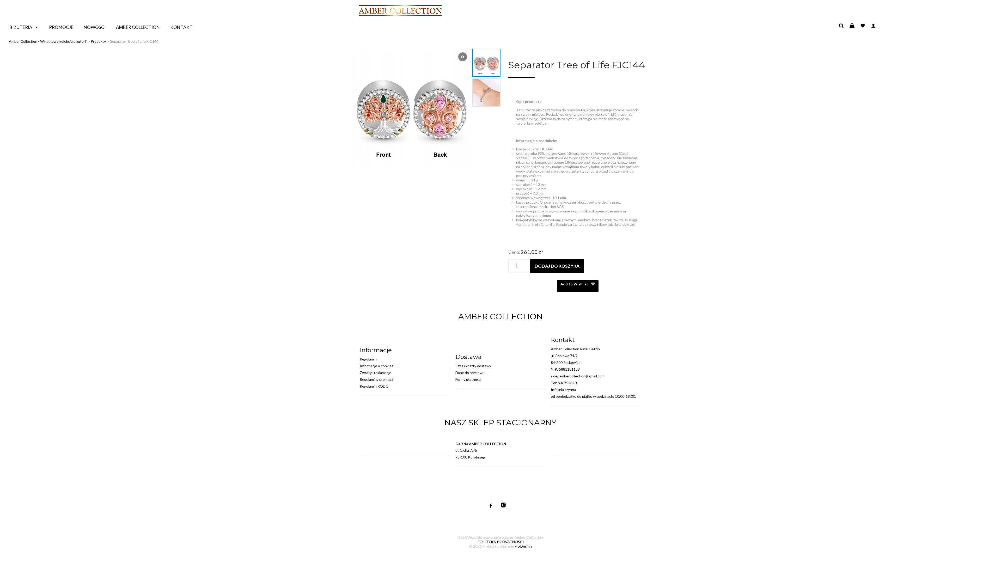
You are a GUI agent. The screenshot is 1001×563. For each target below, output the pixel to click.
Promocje (61, 27)
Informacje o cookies (376, 366)
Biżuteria (20, 27)
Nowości (95, 27)
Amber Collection (138, 27)
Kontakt (181, 27)
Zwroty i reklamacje (375, 372)
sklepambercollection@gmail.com (578, 376)
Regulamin (368, 359)
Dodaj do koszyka (557, 266)
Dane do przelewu (470, 372)
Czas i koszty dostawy (473, 366)
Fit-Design (523, 546)
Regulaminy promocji (376, 379)
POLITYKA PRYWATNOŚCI (500, 542)
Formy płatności (468, 379)
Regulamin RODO (374, 386)
